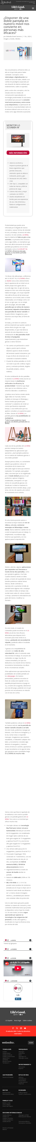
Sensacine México (24, 1121)
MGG (20, 1055)
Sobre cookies (27, 1020)
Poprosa (21, 1083)
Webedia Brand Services (14, 36)
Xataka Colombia (8, 1118)
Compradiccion (23, 1082)
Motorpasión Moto (8, 1094)
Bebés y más (6, 1103)
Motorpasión (6, 1092)
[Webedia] (8, 1043)
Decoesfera (22, 1080)
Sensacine (22, 1067)
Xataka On (6, 1116)
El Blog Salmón (23, 1092)
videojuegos (11, 676)
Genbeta (5, 1059)
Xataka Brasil (7, 1121)
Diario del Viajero (8, 1106)
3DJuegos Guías (23, 1058)
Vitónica (21, 1077)
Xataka (5, 1051)
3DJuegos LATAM (24, 1115)
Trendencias (22, 1079)
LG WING (25, 235)
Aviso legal (17, 1020)
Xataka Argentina (8, 1120)
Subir (31, 1042)
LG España (8, 1020)
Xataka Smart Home (9, 1056)
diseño (9, 281)
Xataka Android (7, 1055)
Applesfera (6, 1058)
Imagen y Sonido (9, 39)
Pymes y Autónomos (25, 1094)
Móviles (17, 39)
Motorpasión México (25, 1116)
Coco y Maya (6, 1104)
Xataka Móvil (6, 1053)
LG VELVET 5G (22, 249)
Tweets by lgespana (10, 943)
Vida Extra (22, 1053)
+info (34, 3)
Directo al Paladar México (8, 1128)
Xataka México (7, 1115)
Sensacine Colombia (25, 1123)
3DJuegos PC (22, 1056)
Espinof (21, 1068)
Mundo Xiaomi (7, 1061)
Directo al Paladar (8, 1077)
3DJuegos (21, 1051)
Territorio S (6, 1063)
